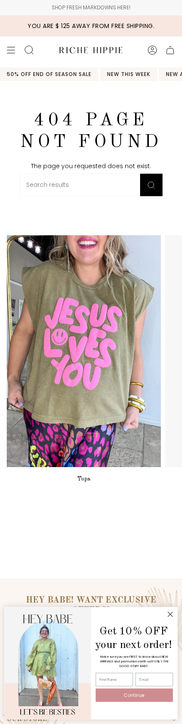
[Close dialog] (170, 614)
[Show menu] (11, 50)
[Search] (151, 185)
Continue (134, 695)
